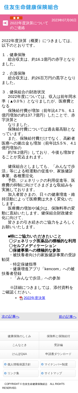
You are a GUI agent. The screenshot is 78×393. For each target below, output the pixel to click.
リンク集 (13, 373)
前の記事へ (68, 317)
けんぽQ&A (19, 354)
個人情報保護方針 (19, 364)
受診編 (58, 345)
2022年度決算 (34, 298)
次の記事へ (10, 317)
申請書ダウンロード (58, 354)
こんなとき (19, 345)
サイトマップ (53, 373)
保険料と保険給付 (58, 336)
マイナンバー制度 (56, 364)
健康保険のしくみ (19, 336)
